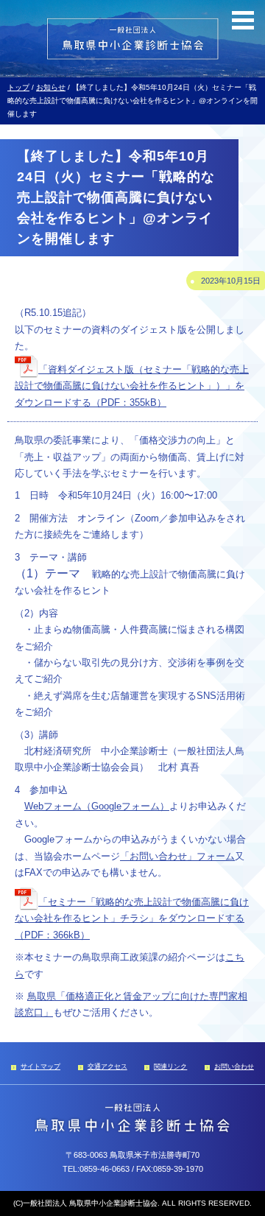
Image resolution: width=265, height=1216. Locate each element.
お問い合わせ (234, 1066)
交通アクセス (107, 1066)
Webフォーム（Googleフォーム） (96, 806)
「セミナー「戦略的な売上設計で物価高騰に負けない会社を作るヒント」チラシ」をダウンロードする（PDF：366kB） (132, 919)
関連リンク (170, 1066)
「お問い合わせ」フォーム (177, 856)
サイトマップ (40, 1066)
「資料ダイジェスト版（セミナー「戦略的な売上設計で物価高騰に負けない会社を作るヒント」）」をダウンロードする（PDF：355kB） (132, 386)
